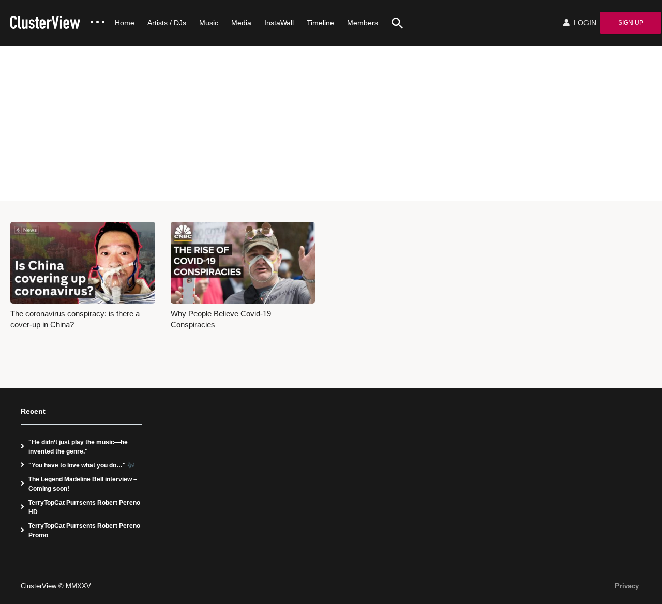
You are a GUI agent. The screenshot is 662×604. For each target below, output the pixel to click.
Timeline (320, 23)
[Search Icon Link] (394, 23)
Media (241, 23)
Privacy (627, 586)
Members (362, 23)
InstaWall (279, 23)
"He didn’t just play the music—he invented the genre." (78, 447)
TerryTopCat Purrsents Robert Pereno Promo (84, 530)
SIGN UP (630, 22)
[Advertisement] (331, 123)
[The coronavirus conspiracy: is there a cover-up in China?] (82, 262)
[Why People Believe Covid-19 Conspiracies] (243, 262)
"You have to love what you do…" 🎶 (81, 465)
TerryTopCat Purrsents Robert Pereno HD (84, 507)
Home (124, 23)
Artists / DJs (166, 23)
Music (208, 23)
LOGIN (583, 23)
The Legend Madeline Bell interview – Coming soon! (82, 484)
